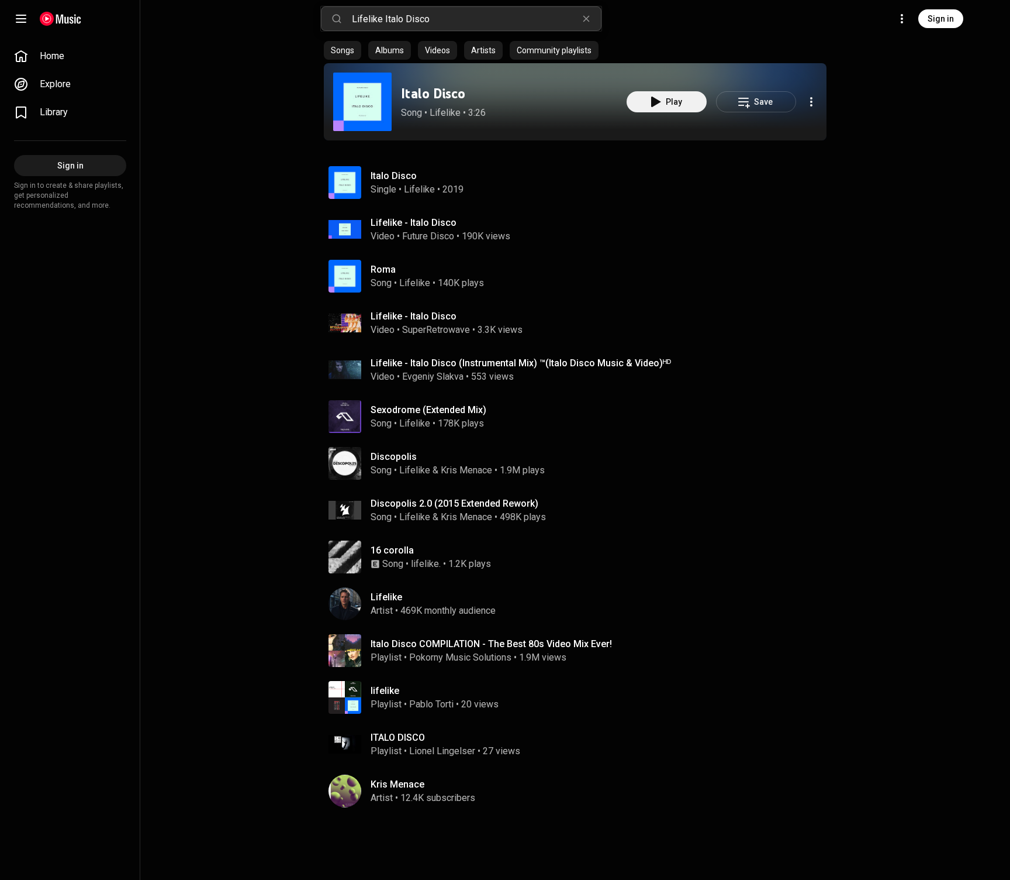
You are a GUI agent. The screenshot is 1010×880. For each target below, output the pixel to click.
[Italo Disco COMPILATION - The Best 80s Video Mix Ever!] (580, 650)
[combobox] (476, 18)
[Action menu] (811, 101)
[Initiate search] (336, 18)
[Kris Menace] (580, 791)
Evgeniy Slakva (433, 376)
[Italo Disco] (362, 102)
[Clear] (586, 18)
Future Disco (428, 236)
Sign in (941, 18)
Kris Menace (466, 470)
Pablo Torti (431, 704)
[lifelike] (580, 697)
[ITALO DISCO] (580, 744)
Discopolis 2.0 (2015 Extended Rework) (454, 503)
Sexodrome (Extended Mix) (428, 409)
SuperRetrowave (436, 329)
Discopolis (394, 456)
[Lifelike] (580, 603)
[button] (362, 101)
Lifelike (445, 112)
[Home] (60, 19)
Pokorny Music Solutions (460, 657)
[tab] (342, 50)
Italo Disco (433, 93)
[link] (70, 56)
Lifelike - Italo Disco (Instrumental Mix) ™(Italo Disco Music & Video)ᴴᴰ (521, 363)
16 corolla (392, 550)
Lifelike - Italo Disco (413, 222)
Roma (383, 269)
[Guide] (21, 19)
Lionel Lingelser (442, 751)
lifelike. (426, 563)
